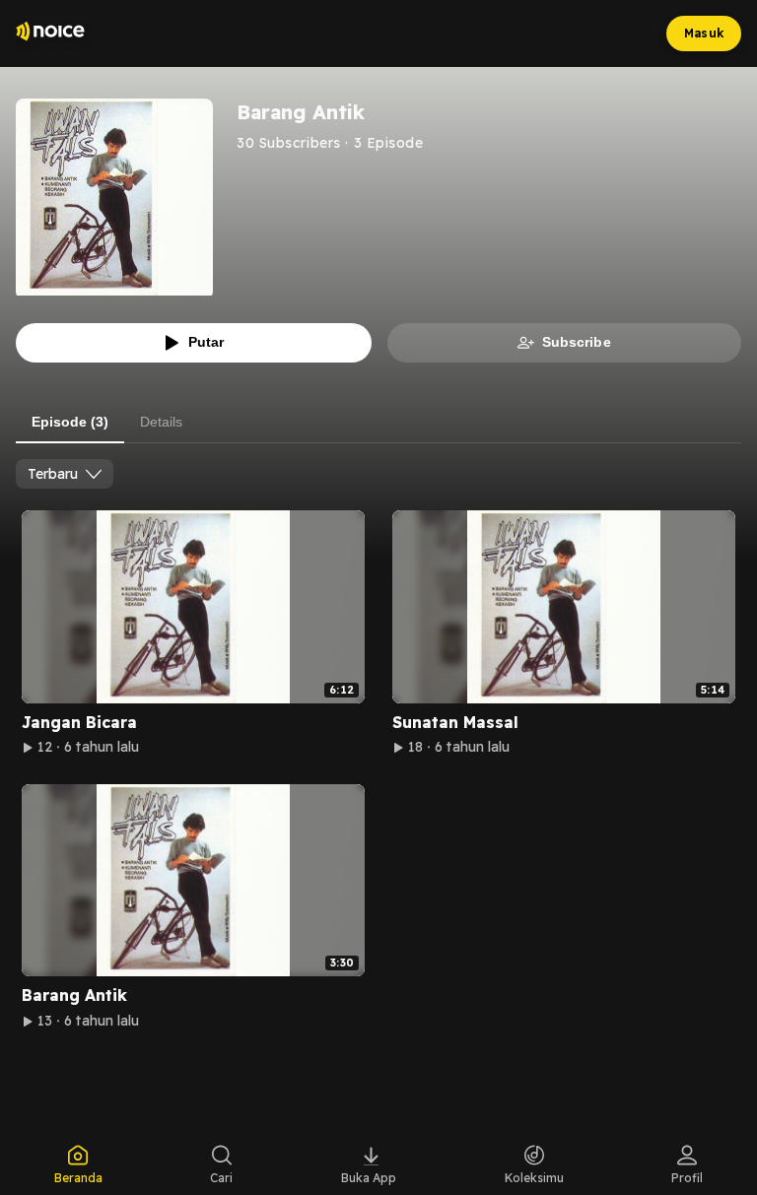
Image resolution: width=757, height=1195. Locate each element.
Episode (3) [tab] (70, 422)
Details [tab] (161, 422)
